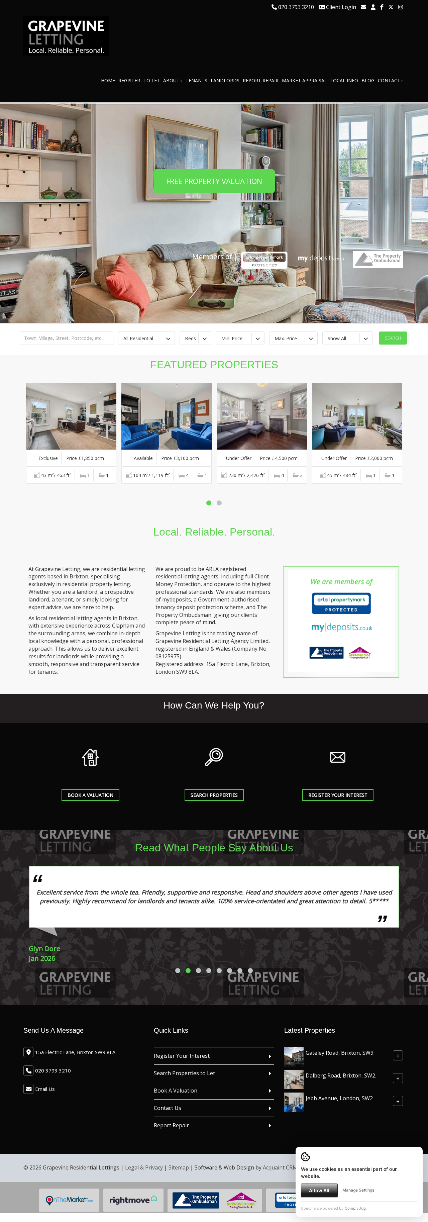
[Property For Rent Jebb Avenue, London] (294, 1119)
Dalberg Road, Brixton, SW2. (341, 1093)
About (171, 80)
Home (108, 80)
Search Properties (214, 795)
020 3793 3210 (295, 7)
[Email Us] (363, 7)
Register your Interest (337, 795)
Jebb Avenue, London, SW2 (339, 1115)
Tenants (196, 80)
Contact (389, 80)
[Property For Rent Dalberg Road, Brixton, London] (294, 1096)
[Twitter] (391, 7)
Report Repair (261, 80)
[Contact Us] (373, 7)
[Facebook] (382, 7)
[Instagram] (400, 7)
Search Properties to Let (184, 1090)
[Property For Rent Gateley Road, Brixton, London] (294, 1073)
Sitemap (179, 1185)
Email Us (45, 1106)
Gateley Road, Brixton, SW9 (339, 1070)
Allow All (319, 1190)
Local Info (344, 80)
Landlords (225, 80)
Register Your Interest (182, 1073)
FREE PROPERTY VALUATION (214, 181)
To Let (151, 80)
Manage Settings (358, 1190)
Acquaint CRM (280, 1185)
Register (129, 80)
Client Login (340, 7)
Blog (367, 80)
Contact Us (167, 1125)
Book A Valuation (90, 795)
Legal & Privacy (144, 1185)
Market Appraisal (304, 80)
